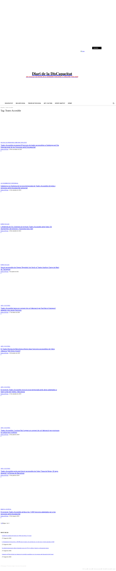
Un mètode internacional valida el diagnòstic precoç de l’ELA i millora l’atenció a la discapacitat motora (25, 548)
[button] (113, 103)
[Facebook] (104, 48)
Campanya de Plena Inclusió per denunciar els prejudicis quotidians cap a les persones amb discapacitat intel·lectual (27, 554)
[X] (108, 48)
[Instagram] (106, 48)
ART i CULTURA (5, 305)
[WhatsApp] (110, 48)
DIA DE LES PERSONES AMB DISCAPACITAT (14, 142)
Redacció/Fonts (4, 149)
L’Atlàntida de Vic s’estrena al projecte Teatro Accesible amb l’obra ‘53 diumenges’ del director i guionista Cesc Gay (26, 228)
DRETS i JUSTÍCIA (6, 509)
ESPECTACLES (5, 224)
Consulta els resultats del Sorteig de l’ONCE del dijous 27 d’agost (16, 535)
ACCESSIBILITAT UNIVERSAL (9, 183)
